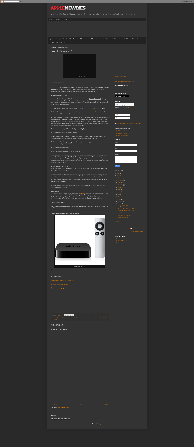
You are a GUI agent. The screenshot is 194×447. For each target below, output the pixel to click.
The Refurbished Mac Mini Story (60, 284)
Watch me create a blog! (120, 76)
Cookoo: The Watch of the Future (126, 210)
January (120, 204)
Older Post (105, 404)
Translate (127, 107)
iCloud (107, 39)
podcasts (89, 112)
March (119, 199)
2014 (118, 173)
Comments (119, 118)
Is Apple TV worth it (68, 317)
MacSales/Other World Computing (124, 241)
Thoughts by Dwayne (121, 133)
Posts (118, 115)
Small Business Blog (121, 131)
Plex (117, 239)
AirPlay (72, 155)
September (120, 185)
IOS (70, 39)
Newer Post (54, 404)
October (120, 182)
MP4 (91, 174)
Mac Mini (87, 39)
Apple (51, 39)
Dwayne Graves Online (122, 135)
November (120, 180)
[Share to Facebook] (71, 315)
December (120, 178)
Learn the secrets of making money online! (125, 81)
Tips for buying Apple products (59, 288)
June (119, 192)
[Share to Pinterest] (73, 315)
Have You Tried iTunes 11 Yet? (125, 215)
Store (58, 19)
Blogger (100, 424)
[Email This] (65, 315)
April (119, 196)
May (119, 194)
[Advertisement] (88, 29)
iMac (115, 39)
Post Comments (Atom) (63, 407)
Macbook (98, 39)
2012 (118, 221)
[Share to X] (69, 315)
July (119, 189)
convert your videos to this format (60, 176)
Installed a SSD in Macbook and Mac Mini (62, 280)
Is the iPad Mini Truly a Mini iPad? (126, 208)
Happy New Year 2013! (123, 217)
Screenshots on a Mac (123, 213)
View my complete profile (136, 231)
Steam (117, 243)
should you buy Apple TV (80, 317)
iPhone (52, 42)
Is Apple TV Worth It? (123, 206)
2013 (118, 175)
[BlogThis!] (67, 315)
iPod (60, 42)
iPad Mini (133, 39)
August (120, 187)
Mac (77, 39)
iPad (123, 39)
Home (51, 19)
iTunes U (96, 112)
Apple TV (61, 39)
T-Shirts (65, 19)
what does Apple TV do (92, 317)
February (120, 201)
